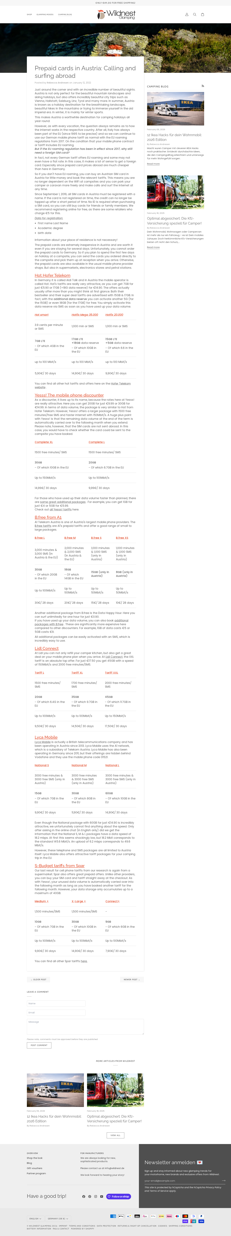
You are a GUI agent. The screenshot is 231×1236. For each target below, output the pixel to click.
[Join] (222, 1180)
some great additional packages (63, 502)
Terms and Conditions (82, 1226)
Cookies (162, 1226)
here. (84, 961)
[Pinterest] (89, 1196)
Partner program (36, 1173)
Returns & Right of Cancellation (137, 1226)
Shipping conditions (180, 1226)
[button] (30, 14)
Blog (29, 1163)
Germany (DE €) (56, 1218)
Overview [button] (32, 1153)
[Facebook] (83, 1196)
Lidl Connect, (114, 657)
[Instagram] (95, 1196)
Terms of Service (159, 1190)
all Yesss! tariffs (61, 509)
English (34, 1218)
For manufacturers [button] (92, 1153)
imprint (63, 1226)
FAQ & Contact (61, 1229)
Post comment (39, 1045)
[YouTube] (101, 1196)
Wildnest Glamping (40, 1226)
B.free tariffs (43, 526)
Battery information (39, 1229)
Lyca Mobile (43, 742)
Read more (153, 163)
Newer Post (132, 979)
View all (115, 1135)
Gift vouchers (34, 1168)
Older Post (38, 979)
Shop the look (34, 1158)
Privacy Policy (213, 1187)
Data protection (106, 1226)
